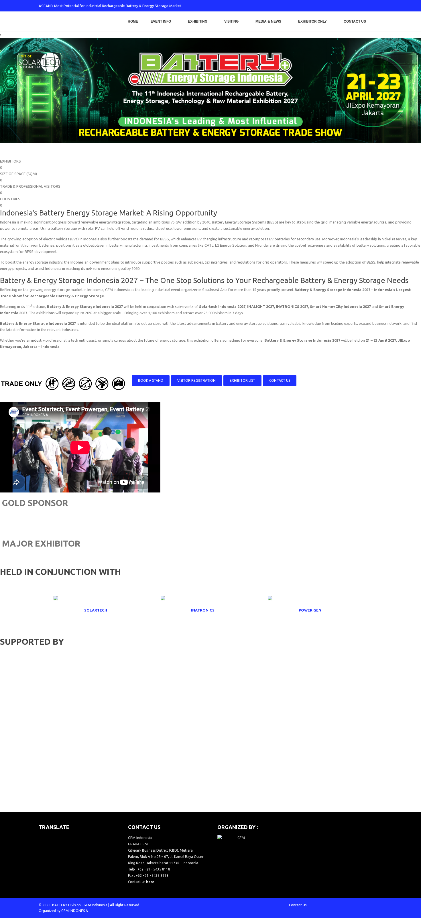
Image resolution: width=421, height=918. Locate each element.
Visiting (231, 21)
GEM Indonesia (95, 905)
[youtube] (359, 5)
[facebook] (330, 5)
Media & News (268, 21)
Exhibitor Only (312, 21)
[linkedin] (368, 5)
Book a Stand (150, 380)
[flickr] (378, 5)
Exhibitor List (242, 380)
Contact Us (355, 21)
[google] (349, 5)
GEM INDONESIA (74, 911)
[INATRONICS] (210, 610)
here (150, 882)
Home (133, 21)
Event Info (161, 21)
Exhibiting (197, 21)
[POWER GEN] (317, 610)
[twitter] (340, 5)
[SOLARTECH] (103, 610)
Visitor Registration (196, 380)
